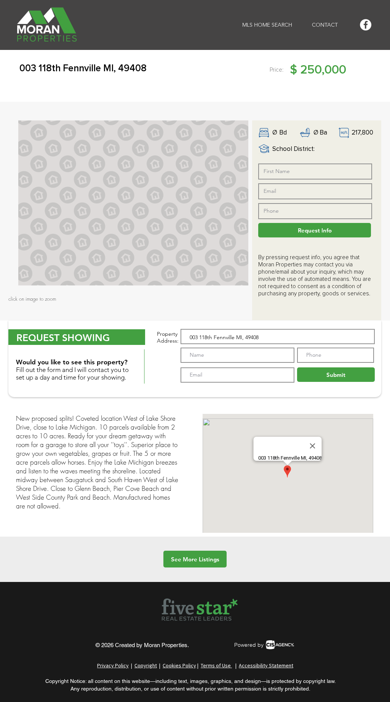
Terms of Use (216, 665)
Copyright (145, 665)
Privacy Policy (113, 665)
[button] (133, 202)
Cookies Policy (179, 665)
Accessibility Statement (266, 665)
